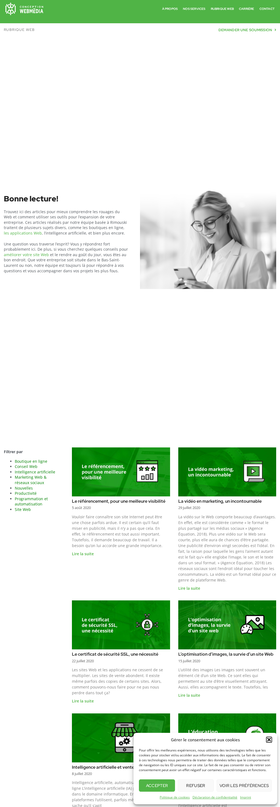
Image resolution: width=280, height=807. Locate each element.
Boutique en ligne (31, 461)
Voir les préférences (244, 785)
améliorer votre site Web (26, 254)
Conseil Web (26, 466)
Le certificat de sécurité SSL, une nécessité (115, 654)
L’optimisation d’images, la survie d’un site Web (225, 654)
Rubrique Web (222, 9)
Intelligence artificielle (35, 472)
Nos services (194, 9)
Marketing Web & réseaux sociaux (30, 480)
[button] (269, 739)
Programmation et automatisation (31, 501)
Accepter (157, 785)
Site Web (23, 509)
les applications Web (23, 233)
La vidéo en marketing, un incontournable (220, 501)
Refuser (195, 785)
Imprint (245, 797)
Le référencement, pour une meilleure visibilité (118, 501)
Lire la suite (83, 553)
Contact (267, 9)
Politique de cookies (175, 797)
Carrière (246, 9)
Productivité (26, 493)
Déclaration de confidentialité (214, 797)
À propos (170, 9)
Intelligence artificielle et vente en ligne (111, 767)
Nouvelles (24, 488)
